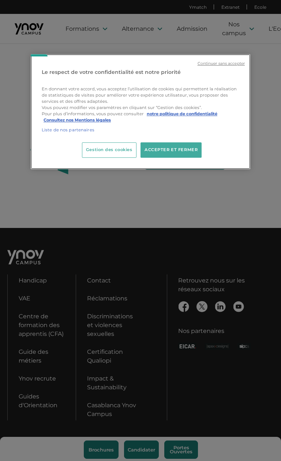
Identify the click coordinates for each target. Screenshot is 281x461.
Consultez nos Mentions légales (77, 120)
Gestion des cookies (109, 149)
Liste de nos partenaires (68, 129)
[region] (140, 111)
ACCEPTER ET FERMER (171, 149)
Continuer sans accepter (221, 63)
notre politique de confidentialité (182, 113)
